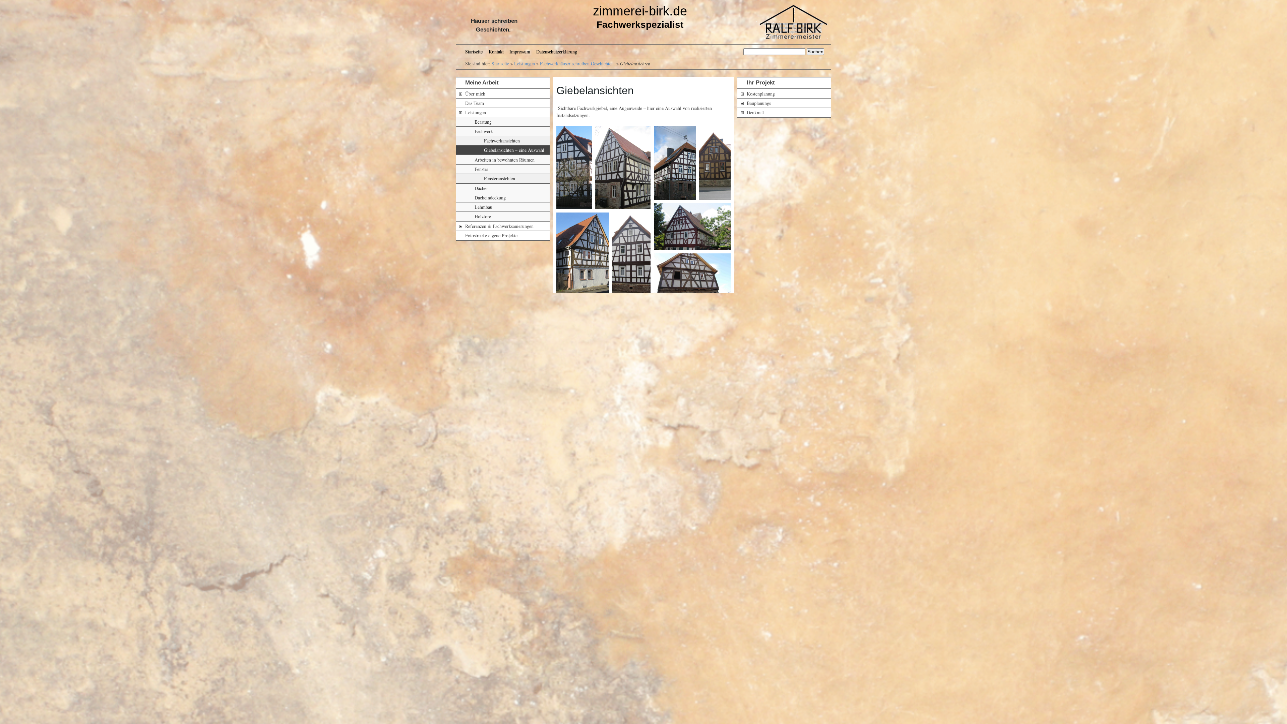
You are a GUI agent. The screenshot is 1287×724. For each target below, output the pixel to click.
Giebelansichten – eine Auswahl (514, 150)
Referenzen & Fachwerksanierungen (499, 226)
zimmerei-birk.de (640, 11)
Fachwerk (484, 131)
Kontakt (496, 51)
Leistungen (524, 63)
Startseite (474, 51)
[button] (574, 167)
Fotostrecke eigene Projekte (491, 235)
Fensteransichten (499, 178)
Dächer (481, 188)
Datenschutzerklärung (556, 51)
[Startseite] (790, 22)
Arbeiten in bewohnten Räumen (505, 160)
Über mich (475, 93)
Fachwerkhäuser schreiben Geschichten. (577, 63)
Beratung (483, 122)
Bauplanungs (759, 103)
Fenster (481, 169)
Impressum (519, 51)
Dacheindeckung (490, 197)
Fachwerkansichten (502, 140)
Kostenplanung (761, 93)
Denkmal (755, 112)
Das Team (474, 103)
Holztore (483, 216)
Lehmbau (483, 207)
